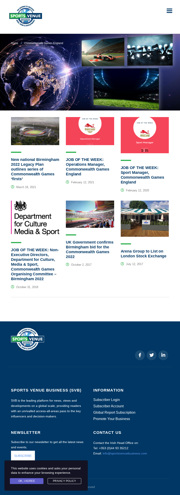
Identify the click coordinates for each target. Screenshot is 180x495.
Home (14, 43)
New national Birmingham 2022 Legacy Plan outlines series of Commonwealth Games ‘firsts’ (35, 169)
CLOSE (171, 431)
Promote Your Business (111, 419)
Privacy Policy (64, 481)
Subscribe (129, 483)
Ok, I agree (26, 481)
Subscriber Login (106, 400)
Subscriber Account (108, 406)
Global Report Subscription (114, 412)
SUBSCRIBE (23, 456)
